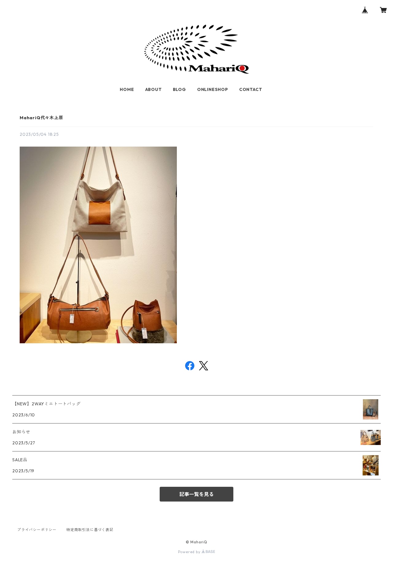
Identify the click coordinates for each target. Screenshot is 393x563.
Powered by (190, 551)
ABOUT (153, 89)
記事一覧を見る (196, 494)
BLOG (179, 89)
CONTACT (250, 89)
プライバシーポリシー (36, 529)
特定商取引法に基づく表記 (90, 529)
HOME (127, 89)
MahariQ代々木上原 (41, 117)
